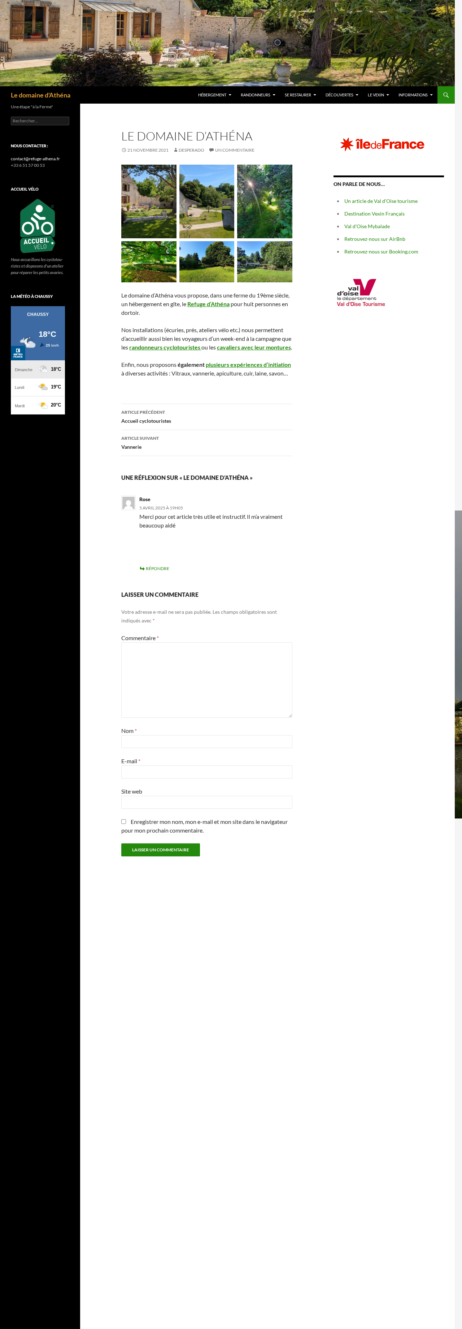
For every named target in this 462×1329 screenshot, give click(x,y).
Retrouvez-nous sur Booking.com (381, 251)
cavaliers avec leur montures (254, 347)
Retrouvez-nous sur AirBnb (374, 239)
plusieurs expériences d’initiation (248, 364)
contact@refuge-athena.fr (35, 158)
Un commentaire (234, 150)
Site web (131, 791)
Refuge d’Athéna (208, 303)
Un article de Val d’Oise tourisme (381, 201)
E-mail (130, 760)
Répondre (157, 568)
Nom (129, 730)
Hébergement (212, 94)
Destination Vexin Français (374, 213)
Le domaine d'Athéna (40, 95)
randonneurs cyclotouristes (165, 347)
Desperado (191, 150)
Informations (413, 94)
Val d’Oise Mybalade (367, 226)
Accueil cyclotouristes (146, 416)
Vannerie (140, 442)
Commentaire (140, 637)
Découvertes (339, 94)
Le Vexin (376, 94)
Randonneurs (255, 94)
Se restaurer (298, 94)
